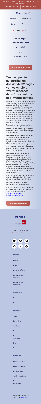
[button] (14, 18)
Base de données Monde (11, 6)
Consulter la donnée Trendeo (20, 67)
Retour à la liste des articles (18, 203)
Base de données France (29, 6)
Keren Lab (24, 397)
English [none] (27, 30)
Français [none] (17, 30)
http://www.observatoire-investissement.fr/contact (14, 194)
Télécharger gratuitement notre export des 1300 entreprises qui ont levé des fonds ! (20, 2)
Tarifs (13, 24)
